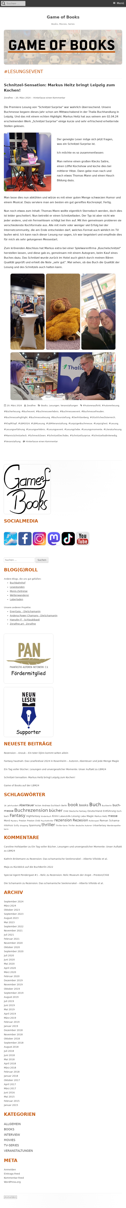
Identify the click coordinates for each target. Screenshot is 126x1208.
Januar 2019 (11, 1026)
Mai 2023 (9, 922)
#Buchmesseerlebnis (47, 411)
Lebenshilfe (65, 816)
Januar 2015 (11, 1105)
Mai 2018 (9, 1059)
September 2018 (13, 1042)
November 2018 (13, 1034)
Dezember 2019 (13, 980)
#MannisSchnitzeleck (15, 435)
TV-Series (11, 1145)
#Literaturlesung (112, 429)
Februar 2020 (12, 976)
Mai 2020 (9, 963)
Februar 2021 (12, 939)
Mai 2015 (9, 1096)
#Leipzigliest (100, 423)
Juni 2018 (9, 1055)
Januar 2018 (11, 1076)
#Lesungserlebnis (35, 429)
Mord (7, 820)
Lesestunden (17, 587)
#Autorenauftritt (92, 405)
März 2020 (10, 972)
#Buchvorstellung (60, 417)
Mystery (14, 821)
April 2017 (10, 1084)
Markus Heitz (100, 816)
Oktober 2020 (12, 947)
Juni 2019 (9, 1005)
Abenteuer (26, 805)
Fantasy (17, 815)
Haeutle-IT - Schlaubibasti (25, 619)
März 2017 (10, 1088)
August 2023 (11, 918)
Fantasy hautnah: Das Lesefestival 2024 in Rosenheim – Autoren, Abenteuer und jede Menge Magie (61, 761)
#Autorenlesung (110, 405)
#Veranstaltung (12, 441)
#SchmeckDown (37, 435)
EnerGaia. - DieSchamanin (25, 611)
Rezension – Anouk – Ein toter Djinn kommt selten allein (36, 753)
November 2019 (13, 984)
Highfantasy (33, 816)
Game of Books (63, 17)
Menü (120, 3)
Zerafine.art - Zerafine (23, 623)
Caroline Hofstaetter (16, 846)
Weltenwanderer (19, 595)
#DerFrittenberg (80, 417)
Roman (104, 820)
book (73, 804)
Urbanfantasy (99, 825)
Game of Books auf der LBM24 (21, 785)
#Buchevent (28, 411)
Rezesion (80, 820)
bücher (56, 810)
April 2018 (10, 1063)
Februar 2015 (12, 1101)
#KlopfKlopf (10, 423)
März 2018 (10, 1067)
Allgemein (12, 1124)
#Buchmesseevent (70, 411)
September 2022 (13, 926)
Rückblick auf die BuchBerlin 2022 (33, 867)
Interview (12, 1134)
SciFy (16, 825)
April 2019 (10, 1013)
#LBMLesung (38, 423)
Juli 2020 (9, 955)
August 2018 (11, 1047)
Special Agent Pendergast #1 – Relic (25, 875)
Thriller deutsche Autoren (80, 826)
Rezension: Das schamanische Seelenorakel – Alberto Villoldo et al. (69, 859)
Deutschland (94, 811)
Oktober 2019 (12, 988)
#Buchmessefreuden (92, 411)
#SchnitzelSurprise (80, 435)
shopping (24, 826)
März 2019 (10, 1018)
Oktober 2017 (12, 1080)
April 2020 (10, 968)
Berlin (64, 805)
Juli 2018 (9, 1051)
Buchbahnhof (17, 582)
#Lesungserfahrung (14, 429)
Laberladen (16, 599)
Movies (9, 1140)
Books (44, 405)
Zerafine (8, 97)
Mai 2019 (9, 1009)
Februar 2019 (12, 1022)
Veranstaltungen (69, 405)
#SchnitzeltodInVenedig (104, 435)
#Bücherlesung (12, 411)
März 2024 (10, 905)
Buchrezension (31, 810)
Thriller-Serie (62, 826)
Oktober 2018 (12, 1038)
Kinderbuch (46, 816)
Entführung (109, 811)
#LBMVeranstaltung (56, 423)
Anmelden (10, 1169)
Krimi (55, 816)
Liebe (83, 816)
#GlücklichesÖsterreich (102, 417)
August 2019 (11, 997)
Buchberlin (107, 806)
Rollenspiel (94, 821)
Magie (90, 816)
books (83, 805)
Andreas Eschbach (51, 805)
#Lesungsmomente (91, 429)
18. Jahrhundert (11, 806)
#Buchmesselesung (39, 417)
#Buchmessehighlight (15, 417)
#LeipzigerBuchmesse (80, 423)
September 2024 (13, 901)
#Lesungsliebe (72, 429)
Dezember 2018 (13, 1030)
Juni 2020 (9, 959)
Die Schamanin (13, 883)
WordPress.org (12, 1182)
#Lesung (113, 423)
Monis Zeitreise (19, 591)
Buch (95, 804)
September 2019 (13, 993)
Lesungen (54, 405)
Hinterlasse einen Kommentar (49, 97)
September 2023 (13, 914)
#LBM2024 (24, 423)
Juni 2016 (9, 1092)
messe (112, 816)
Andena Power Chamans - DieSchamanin (33, 615)
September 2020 (13, 951)
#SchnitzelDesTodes (58, 435)
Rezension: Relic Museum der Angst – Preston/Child (79, 875)
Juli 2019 (9, 1001)
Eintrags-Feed (12, 1173)
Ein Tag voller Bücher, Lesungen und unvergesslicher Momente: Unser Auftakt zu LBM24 (55, 769)
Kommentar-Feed (14, 1177)
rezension (63, 820)
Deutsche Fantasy (78, 811)
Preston (22, 820)
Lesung (75, 816)
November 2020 (13, 943)
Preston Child (33, 820)
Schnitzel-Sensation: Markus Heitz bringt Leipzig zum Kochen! (39, 777)
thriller (48, 824)
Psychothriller (47, 821)
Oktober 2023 (12, 909)
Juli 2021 (9, 934)
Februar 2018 (12, 1071)
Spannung (35, 825)
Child (65, 811)
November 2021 (13, 930)
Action (38, 805)
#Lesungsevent (54, 429)
